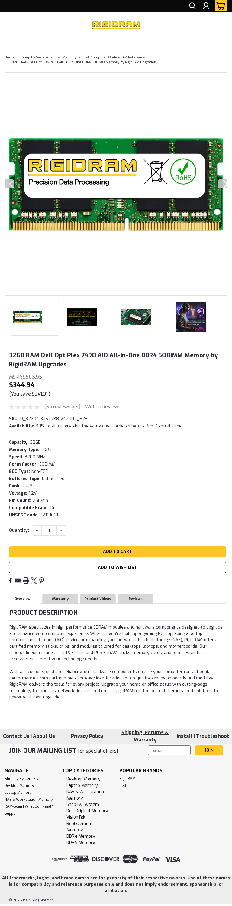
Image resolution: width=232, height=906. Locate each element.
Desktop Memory (19, 785)
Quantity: (19, 530)
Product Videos (98, 599)
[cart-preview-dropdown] (219, 5)
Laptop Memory (18, 792)
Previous (9, 183)
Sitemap (46, 900)
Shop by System (35, 57)
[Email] (18, 580)
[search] (192, 6)
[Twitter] (34, 580)
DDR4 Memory (80, 836)
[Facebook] (10, 580)
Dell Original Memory (87, 811)
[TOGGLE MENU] (8, 7)
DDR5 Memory (80, 842)
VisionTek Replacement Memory (79, 823)
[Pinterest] (42, 580)
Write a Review (101, 407)
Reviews (136, 599)
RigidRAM (127, 778)
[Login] (206, 6)
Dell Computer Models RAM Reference (114, 57)
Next (222, 183)
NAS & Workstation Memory (29, 799)
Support (11, 813)
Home (9, 57)
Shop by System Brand (24, 778)
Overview (22, 599)
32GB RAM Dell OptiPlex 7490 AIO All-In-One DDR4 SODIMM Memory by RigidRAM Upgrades (84, 62)
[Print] (26, 580)
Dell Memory (65, 57)
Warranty (60, 599)
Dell (122, 785)
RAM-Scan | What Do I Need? (29, 806)
